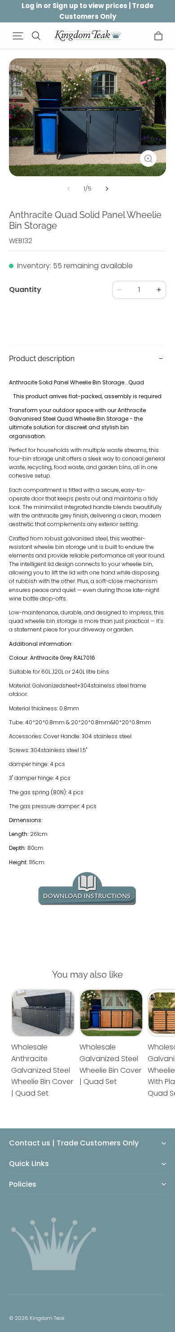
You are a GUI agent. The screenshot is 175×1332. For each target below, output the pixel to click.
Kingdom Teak (47, 1318)
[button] (18, 36)
